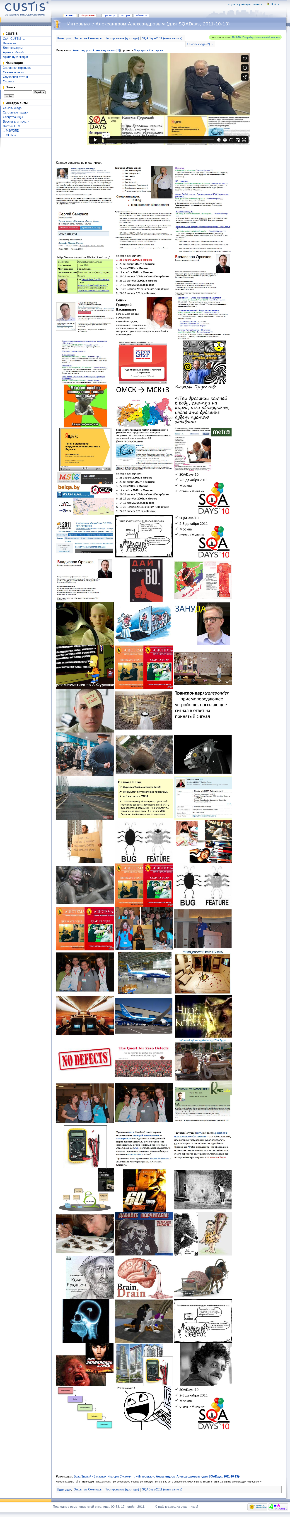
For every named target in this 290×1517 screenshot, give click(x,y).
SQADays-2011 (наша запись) (162, 38)
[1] (118, 50)
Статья (70, 15)
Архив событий (13, 52)
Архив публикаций (15, 57)
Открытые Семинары (88, 38)
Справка (8, 81)
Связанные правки (15, 112)
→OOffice (9, 135)
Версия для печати (16, 121)
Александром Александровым (94, 50)
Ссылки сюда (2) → (200, 44)
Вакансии (9, 43)
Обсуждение (87, 15)
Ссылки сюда (12, 108)
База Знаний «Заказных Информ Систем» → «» (157, 1476)
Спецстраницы (13, 117)
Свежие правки (13, 72)
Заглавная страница (17, 67)
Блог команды (12, 47)
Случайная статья (15, 77)
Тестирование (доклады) (122, 38)
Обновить (141, 15)
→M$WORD (11, 130)
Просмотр (109, 15)
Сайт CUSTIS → (14, 38)
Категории (64, 38)
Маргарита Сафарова (148, 50)
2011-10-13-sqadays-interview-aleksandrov (256, 37)
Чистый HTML (12, 126)
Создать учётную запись (244, 4)
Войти (275, 4)
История (125, 15)
